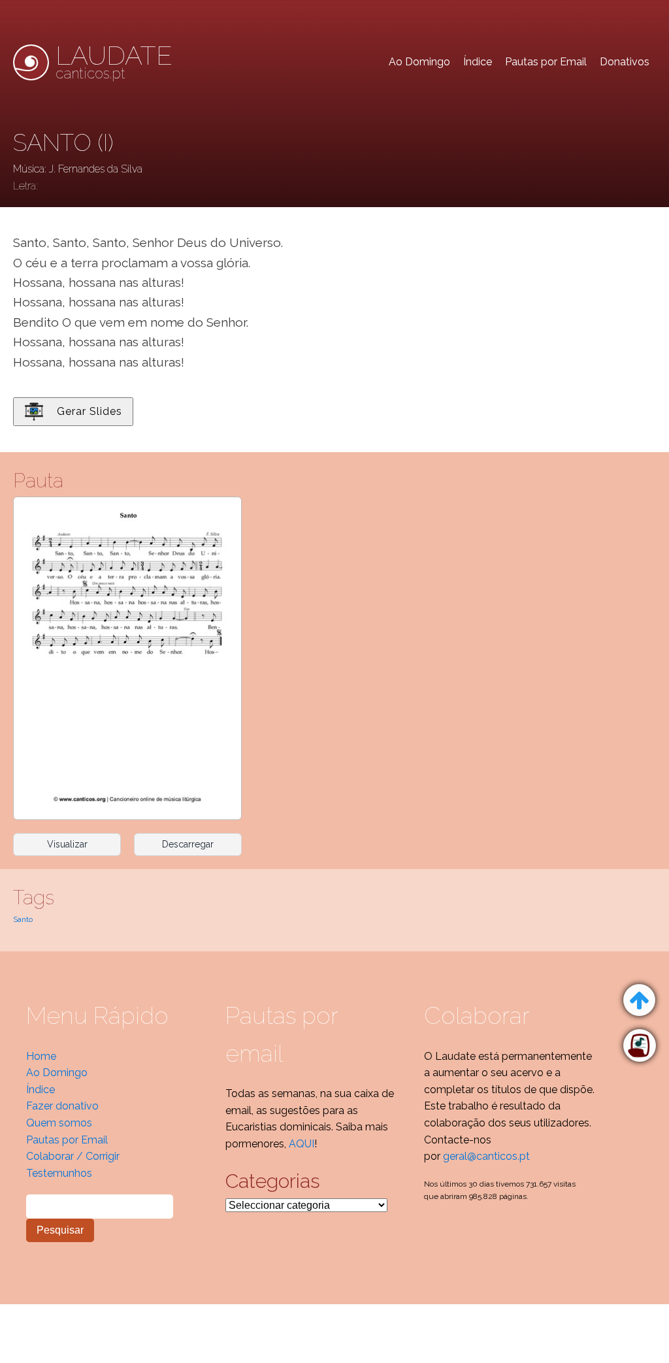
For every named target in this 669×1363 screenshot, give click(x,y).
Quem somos (59, 1123)
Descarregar (188, 844)
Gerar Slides (89, 411)
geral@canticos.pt (486, 1156)
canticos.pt (114, 62)
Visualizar (67, 844)
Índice (477, 62)
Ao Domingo (419, 62)
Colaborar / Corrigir (73, 1156)
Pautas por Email (546, 62)
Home (41, 1056)
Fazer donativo (62, 1106)
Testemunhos (59, 1173)
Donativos (624, 62)
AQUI (301, 1144)
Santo (23, 919)
